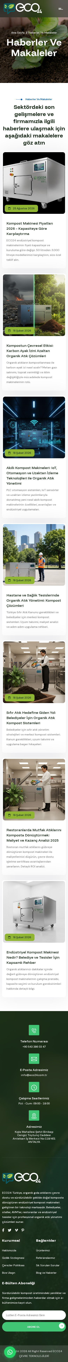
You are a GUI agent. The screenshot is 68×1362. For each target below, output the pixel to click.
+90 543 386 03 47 (34, 1046)
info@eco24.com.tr (34, 1075)
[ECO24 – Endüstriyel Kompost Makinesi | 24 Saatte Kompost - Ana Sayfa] (22, 9)
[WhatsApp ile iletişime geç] (10, 1352)
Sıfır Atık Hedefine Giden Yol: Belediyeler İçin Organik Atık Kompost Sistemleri (31, 717)
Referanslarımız (45, 1258)
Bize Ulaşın (8, 1273)
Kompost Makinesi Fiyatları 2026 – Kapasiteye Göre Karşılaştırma (29, 228)
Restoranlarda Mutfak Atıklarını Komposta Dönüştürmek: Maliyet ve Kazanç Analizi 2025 (33, 835)
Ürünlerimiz (43, 1250)
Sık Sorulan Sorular (48, 1265)
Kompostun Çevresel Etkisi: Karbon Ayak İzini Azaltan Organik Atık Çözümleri (29, 350)
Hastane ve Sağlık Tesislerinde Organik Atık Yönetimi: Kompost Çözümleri (33, 600)
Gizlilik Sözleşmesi (13, 1258)
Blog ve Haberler (46, 1273)
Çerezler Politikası (13, 1265)
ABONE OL (33, 1326)
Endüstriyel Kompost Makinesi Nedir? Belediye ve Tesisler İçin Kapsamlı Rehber (32, 957)
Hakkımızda (9, 1250)
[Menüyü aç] (61, 8)
